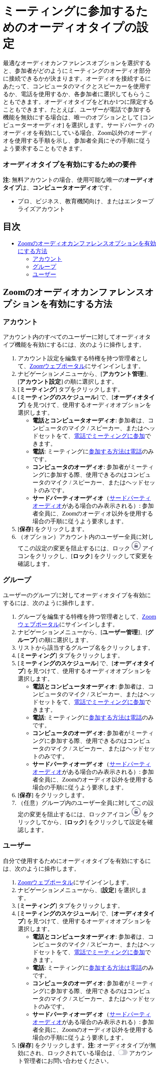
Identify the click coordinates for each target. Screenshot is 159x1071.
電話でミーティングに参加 (109, 436)
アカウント (47, 259)
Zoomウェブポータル (57, 366)
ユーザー (44, 274)
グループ (44, 267)
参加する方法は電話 (115, 451)
